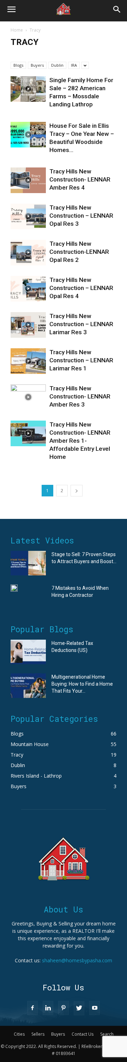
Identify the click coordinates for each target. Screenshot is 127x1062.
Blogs (18, 65)
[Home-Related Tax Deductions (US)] (28, 652)
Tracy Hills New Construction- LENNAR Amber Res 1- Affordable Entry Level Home (79, 440)
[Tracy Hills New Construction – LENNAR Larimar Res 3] (28, 325)
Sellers (37, 1034)
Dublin (57, 65)
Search (107, 1034)
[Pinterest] (63, 1008)
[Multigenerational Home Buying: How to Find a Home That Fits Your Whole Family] (28, 685)
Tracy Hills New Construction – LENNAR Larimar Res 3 (81, 324)
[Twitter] (79, 1008)
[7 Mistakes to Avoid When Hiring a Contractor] (14, 588)
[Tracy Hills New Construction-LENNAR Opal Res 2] (28, 252)
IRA (74, 65)
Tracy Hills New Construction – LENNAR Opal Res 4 (81, 287)
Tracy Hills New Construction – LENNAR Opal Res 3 (81, 215)
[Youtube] (94, 1008)
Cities (19, 1034)
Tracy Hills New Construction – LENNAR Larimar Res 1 (81, 360)
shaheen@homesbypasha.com (77, 960)
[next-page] (77, 490)
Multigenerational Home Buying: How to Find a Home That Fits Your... (82, 684)
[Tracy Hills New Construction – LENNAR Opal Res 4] (28, 289)
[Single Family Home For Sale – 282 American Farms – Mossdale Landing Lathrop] (28, 89)
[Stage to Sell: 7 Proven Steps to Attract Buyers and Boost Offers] (28, 563)
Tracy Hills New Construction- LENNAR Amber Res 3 (79, 396)
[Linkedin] (48, 1008)
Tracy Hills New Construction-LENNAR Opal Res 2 (79, 251)
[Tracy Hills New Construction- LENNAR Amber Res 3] (28, 397)
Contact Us (82, 1034)
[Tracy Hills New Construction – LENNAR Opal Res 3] (28, 216)
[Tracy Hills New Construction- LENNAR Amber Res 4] (28, 180)
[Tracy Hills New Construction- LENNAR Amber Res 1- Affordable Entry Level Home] (28, 433)
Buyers (37, 65)
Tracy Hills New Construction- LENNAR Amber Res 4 (79, 179)
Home (17, 30)
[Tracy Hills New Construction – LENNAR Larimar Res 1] (28, 361)
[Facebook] (32, 1008)
